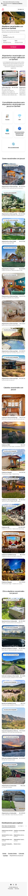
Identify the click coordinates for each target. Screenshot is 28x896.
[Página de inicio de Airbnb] (3, 9)
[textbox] (7, 42)
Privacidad (10, 888)
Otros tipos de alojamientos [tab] (8, 826)
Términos (16, 888)
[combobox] (13, 37)
